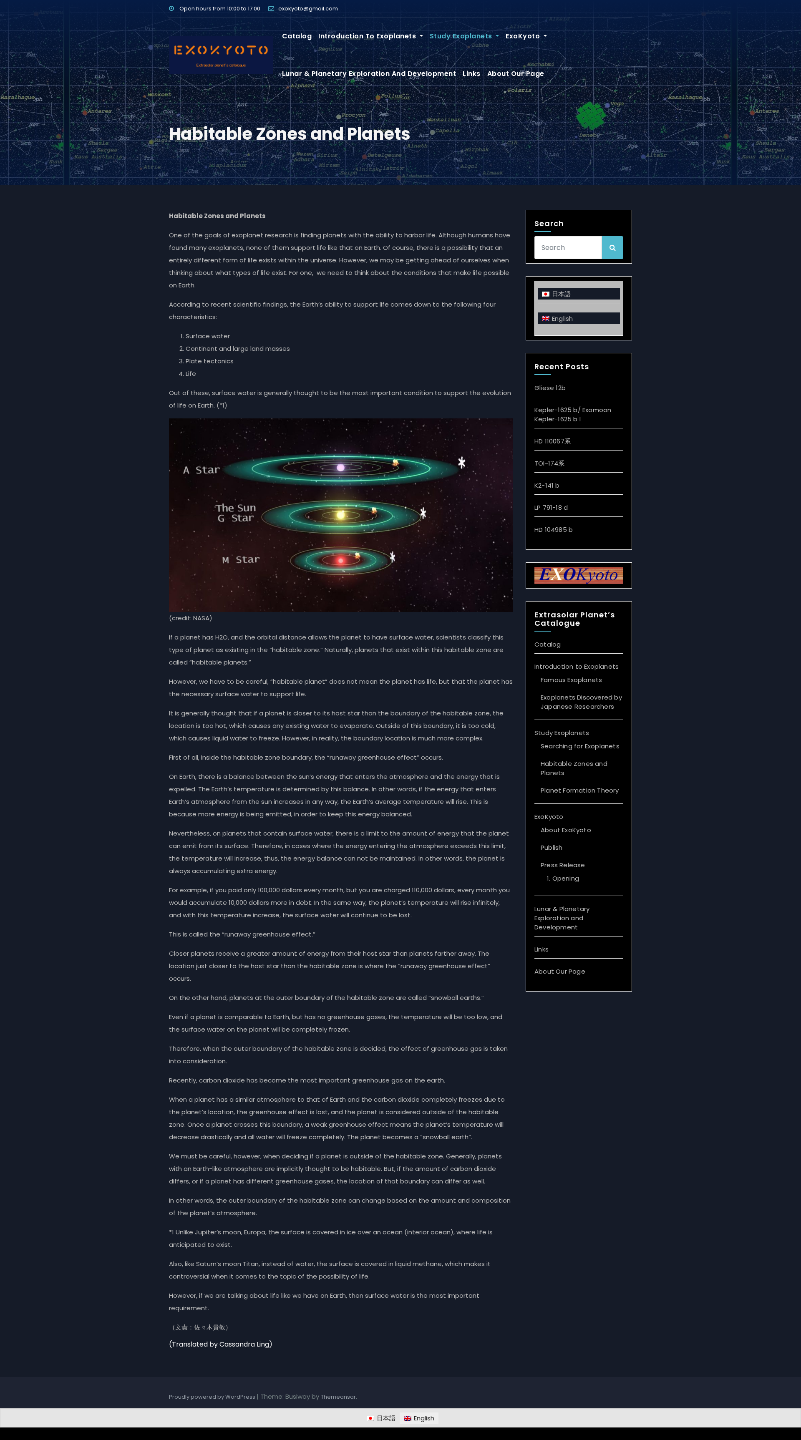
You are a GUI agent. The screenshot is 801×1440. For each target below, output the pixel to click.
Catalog (297, 36)
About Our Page (515, 73)
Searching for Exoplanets (580, 746)
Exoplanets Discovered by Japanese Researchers (581, 702)
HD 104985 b (553, 529)
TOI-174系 (549, 463)
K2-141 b (547, 485)
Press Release (563, 865)
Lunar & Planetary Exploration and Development (369, 73)
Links (472, 73)
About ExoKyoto (566, 830)
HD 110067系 (552, 441)
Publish (551, 847)
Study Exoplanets (462, 36)
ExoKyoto (524, 36)
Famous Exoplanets (571, 679)
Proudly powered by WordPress (213, 1397)
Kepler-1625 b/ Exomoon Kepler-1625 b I (572, 414)
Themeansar (338, 1397)
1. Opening (563, 878)
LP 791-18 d (551, 507)
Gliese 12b (550, 387)
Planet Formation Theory (580, 790)
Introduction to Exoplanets (368, 36)
